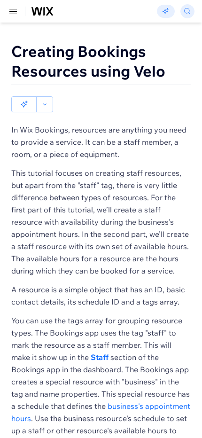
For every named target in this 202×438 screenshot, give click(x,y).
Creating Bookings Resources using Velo (88, 61)
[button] (24, 104)
